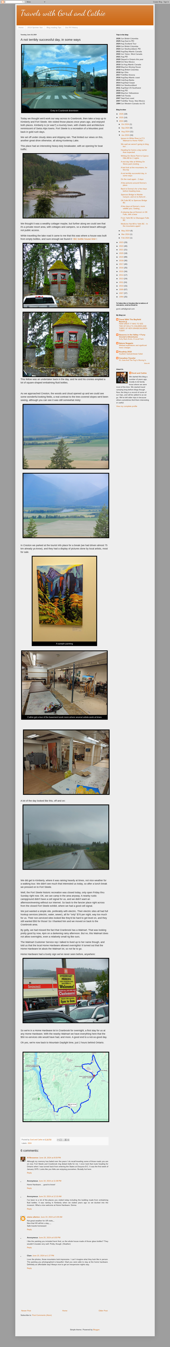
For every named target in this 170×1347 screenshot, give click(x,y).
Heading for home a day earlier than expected (134, 151)
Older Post (103, 1311)
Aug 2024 (125, 131)
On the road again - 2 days (132, 179)
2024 (29, 1143)
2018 (121, 260)
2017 (121, 264)
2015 (121, 271)
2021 (121, 250)
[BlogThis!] (60, 1140)
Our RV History (71, 27)
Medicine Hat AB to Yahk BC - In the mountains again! (134, 225)
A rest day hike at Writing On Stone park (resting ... (133, 163)
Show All (146, 363)
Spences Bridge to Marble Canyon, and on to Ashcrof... (134, 195)
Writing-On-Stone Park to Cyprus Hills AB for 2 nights (134, 157)
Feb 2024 (125, 238)
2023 (121, 242)
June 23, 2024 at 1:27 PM (43, 1256)
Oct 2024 (125, 124)
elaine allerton (33, 1217)
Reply (29, 1173)
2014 (121, 275)
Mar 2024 (125, 234)
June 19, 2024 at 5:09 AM (51, 1217)
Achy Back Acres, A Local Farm (131, 339)
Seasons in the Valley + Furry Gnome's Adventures (132, 336)
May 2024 (125, 231)
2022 (121, 246)
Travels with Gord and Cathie (63, 13)
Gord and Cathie (139, 373)
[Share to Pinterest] (68, 1140)
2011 (121, 282)
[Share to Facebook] (65, 1140)
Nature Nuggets (126, 343)
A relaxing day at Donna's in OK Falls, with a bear (134, 213)
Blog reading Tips (54, 27)
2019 (121, 257)
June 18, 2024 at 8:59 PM (50, 1158)
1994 (121, 297)
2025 (121, 117)
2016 (121, 268)
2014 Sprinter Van (35, 27)
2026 (121, 114)
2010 (121, 286)
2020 (121, 253)
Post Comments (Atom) (42, 1315)
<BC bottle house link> (84, 239)
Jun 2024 (125, 135)
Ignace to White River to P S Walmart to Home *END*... (133, 139)
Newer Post (26, 1311)
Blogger (96, 1330)
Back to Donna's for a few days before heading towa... (134, 190)
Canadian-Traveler (127, 358)
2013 (121, 278)
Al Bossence (32, 1158)
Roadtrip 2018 (125, 352)
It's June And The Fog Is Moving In (132, 360)
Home (21, 27)
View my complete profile (126, 406)
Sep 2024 (125, 128)
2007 (121, 293)
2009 (121, 289)
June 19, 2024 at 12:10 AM (50, 1196)
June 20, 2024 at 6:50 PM (49, 1237)
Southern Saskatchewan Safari (131, 354)
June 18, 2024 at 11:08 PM (50, 1181)
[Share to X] (63, 1140)
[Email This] (58, 1140)
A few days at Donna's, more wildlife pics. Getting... (133, 207)
